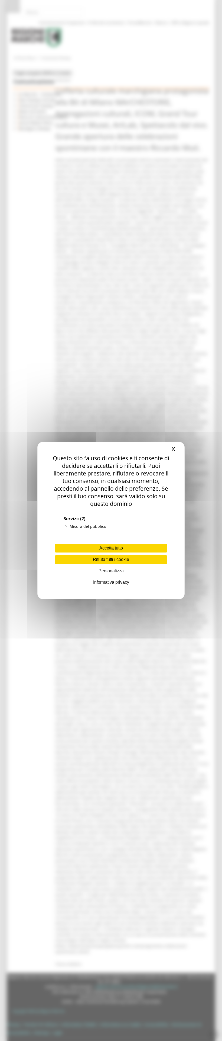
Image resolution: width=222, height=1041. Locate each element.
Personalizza (111, 571)
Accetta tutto (111, 548)
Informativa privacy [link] (111, 582)
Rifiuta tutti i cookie (111, 559)
